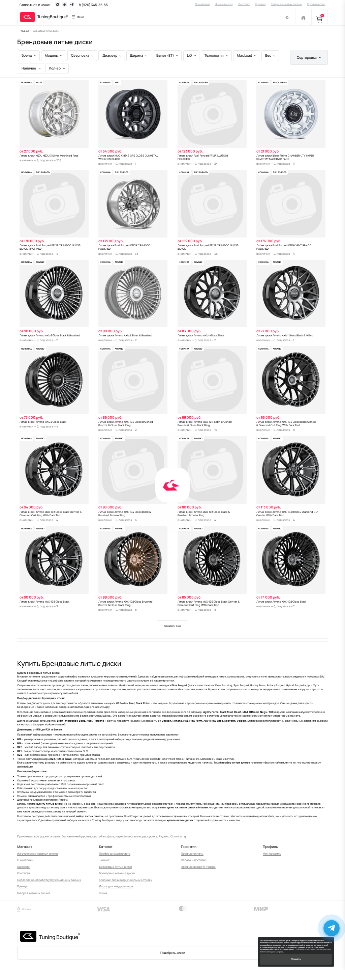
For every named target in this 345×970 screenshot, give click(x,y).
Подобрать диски (172, 953)
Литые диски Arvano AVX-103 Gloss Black (44, 601)
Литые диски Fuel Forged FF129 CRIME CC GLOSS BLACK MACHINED (50, 247)
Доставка (244, 4)
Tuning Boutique (52, 17)
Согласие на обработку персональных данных (49, 880)
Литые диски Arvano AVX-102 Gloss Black (281, 601)
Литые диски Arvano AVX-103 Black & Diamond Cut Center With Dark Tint (287, 513)
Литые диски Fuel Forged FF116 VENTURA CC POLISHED (284, 247)
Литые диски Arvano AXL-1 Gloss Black (201, 335)
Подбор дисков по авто (114, 853)
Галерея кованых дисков (286, 4)
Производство (316, 4)
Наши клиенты (223, 4)
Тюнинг (104, 860)
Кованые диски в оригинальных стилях (125, 880)
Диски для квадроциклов (116, 886)
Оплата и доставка (194, 860)
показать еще (172, 626)
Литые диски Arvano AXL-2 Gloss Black (43, 421)
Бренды (260, 4)
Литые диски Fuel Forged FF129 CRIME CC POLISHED (124, 247)
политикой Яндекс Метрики (271, 951)
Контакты (23, 873)
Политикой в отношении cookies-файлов (312, 949)
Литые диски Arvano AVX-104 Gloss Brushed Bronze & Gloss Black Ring (125, 423)
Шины (103, 893)
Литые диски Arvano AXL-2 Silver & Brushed (125, 335)
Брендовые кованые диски (117, 873)
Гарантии (23, 866)
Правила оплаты (192, 853)
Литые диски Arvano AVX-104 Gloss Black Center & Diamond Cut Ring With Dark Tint (286, 423)
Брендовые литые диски (115, 866)
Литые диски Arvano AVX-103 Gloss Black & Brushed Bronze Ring (204, 513)
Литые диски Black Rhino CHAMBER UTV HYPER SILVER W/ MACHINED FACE (285, 157)
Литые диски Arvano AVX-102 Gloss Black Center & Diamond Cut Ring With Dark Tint (209, 603)
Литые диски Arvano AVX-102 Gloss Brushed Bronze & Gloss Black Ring (125, 603)
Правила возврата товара (198, 866)
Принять (296, 959)
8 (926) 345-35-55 (93, 4)
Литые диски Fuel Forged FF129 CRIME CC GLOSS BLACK (208, 247)
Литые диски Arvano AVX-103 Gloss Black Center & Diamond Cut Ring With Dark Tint (51, 513)
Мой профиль (272, 853)
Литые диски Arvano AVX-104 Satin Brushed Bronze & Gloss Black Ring (205, 423)
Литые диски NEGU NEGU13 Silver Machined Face (49, 155)
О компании (202, 4)
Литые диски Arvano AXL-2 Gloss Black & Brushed (50, 335)
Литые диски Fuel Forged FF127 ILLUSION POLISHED (203, 157)
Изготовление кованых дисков (37, 853)
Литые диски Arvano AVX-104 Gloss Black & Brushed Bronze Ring (124, 513)
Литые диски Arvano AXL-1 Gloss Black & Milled (284, 335)
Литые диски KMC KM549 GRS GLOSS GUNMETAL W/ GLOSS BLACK (128, 157)
